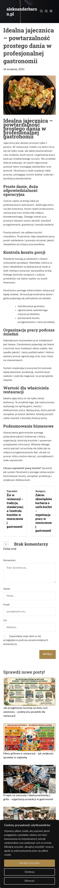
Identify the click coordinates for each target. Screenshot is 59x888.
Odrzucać (29, 881)
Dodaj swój (9, 549)
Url (5, 620)
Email (6, 604)
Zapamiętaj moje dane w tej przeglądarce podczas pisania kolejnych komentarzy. (25, 640)
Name (6, 589)
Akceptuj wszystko (30, 863)
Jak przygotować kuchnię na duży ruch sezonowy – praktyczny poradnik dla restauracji (25, 712)
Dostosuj (29, 872)
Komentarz (9, 560)
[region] (29, 854)
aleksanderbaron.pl (22, 11)
